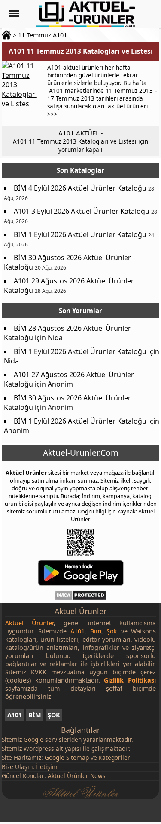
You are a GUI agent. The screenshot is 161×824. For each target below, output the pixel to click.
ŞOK (54, 715)
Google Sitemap (67, 757)
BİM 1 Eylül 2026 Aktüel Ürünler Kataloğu (80, 234)
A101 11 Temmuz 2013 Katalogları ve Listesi (81, 51)
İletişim (47, 767)
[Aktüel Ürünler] (85, 14)
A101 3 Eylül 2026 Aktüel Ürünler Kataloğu (81, 211)
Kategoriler (114, 757)
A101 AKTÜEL (78, 133)
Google (33, 739)
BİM (34, 715)
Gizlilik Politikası (130, 680)
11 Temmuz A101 (42, 35)
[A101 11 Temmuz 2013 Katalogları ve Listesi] (23, 93)
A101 (14, 715)
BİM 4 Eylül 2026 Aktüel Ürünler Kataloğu (80, 188)
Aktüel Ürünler (26, 473)
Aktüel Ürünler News (77, 776)
